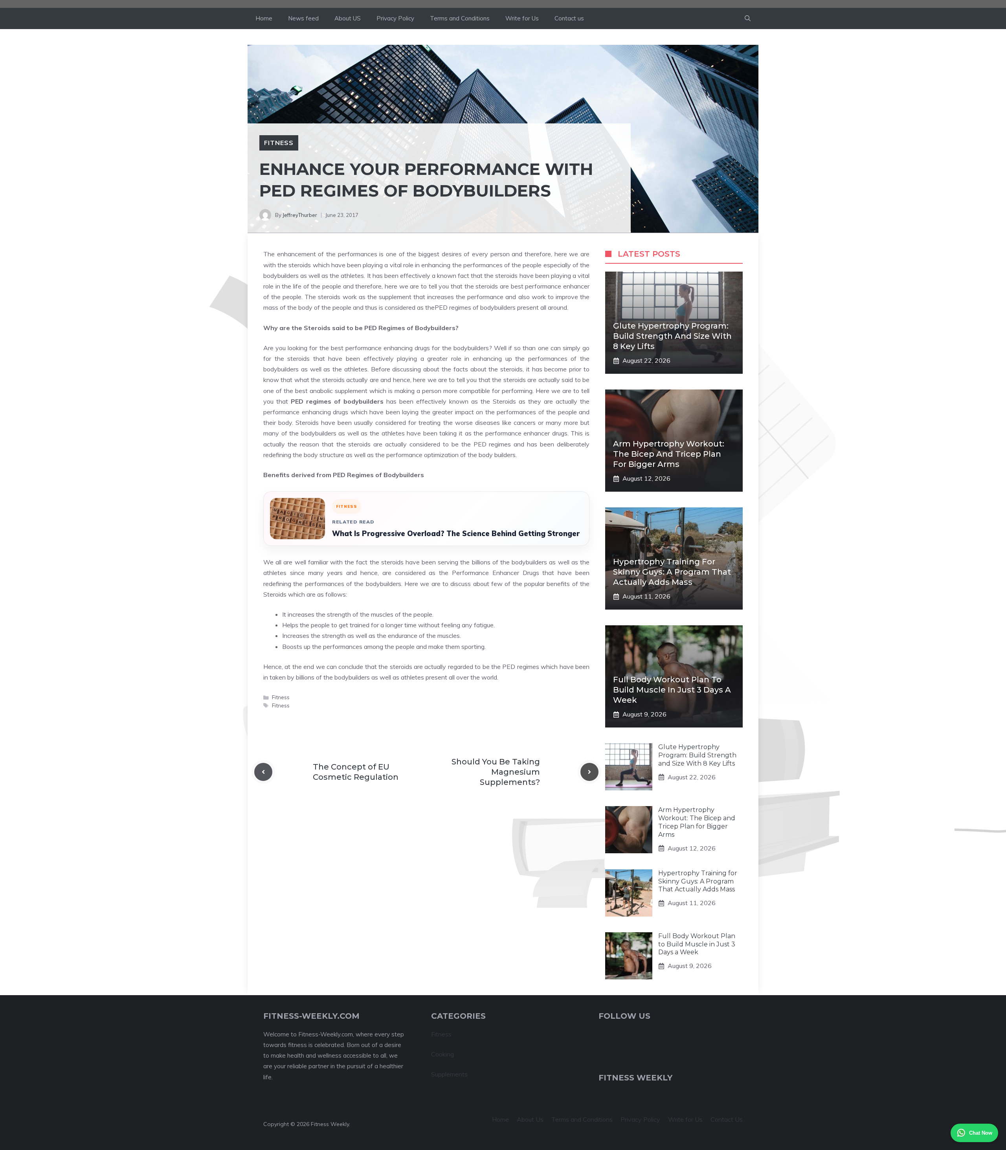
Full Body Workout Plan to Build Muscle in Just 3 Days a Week (672, 690)
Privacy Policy (395, 18)
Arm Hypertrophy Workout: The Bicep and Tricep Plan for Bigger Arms (668, 454)
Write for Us (522, 18)
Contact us (569, 18)
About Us (530, 1119)
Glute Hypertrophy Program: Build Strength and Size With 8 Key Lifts (672, 336)
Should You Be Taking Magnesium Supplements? (496, 772)
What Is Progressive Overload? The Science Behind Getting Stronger (456, 533)
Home (263, 18)
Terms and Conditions (460, 18)
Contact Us (726, 1119)
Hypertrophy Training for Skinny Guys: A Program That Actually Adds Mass (672, 572)
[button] (747, 18)
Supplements (449, 1074)
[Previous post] (263, 772)
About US (347, 18)
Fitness (279, 143)
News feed (303, 18)
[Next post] (589, 772)
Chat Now (980, 1133)
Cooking (442, 1054)
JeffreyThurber (300, 215)
